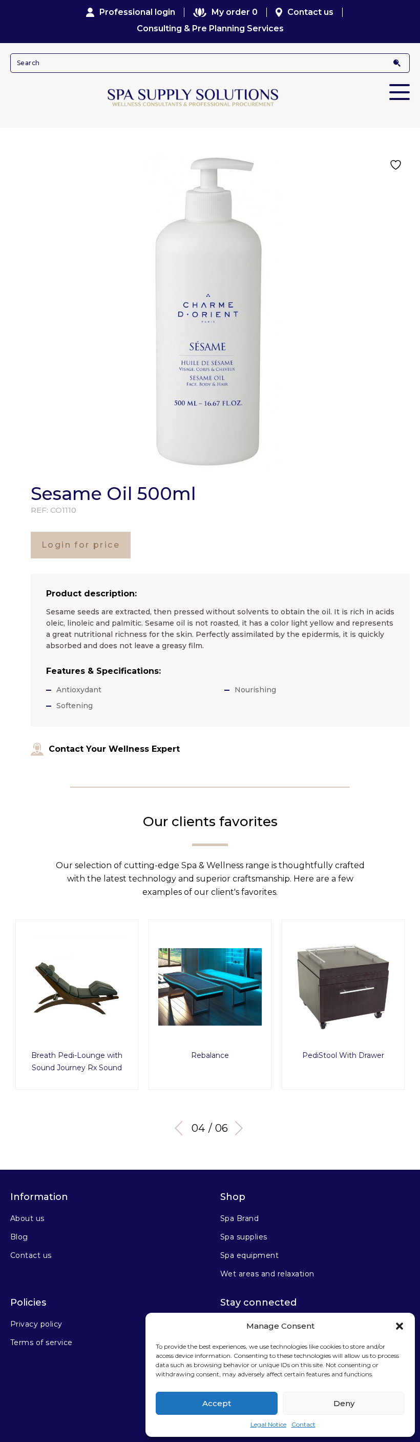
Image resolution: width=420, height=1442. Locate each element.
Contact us (310, 12)
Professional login (137, 12)
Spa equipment (249, 1255)
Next (235, 1128)
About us (27, 1218)
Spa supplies (243, 1236)
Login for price (80, 545)
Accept (216, 1403)
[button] (399, 1326)
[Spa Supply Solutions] (210, 97)
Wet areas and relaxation (267, 1273)
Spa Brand (239, 1218)
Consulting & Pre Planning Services (210, 29)
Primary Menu (399, 92)
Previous (182, 1128)
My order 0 (235, 12)
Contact (303, 1424)
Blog (19, 1236)
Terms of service (41, 1342)
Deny (343, 1403)
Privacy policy (36, 1324)
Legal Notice (268, 1424)
